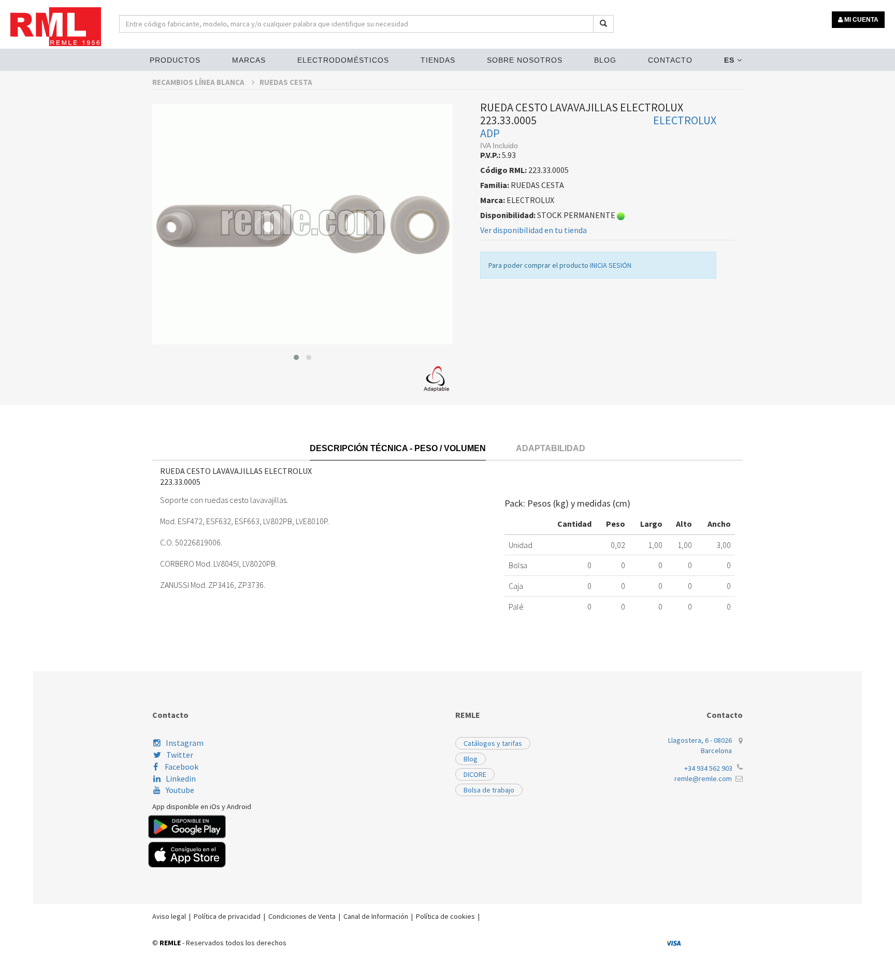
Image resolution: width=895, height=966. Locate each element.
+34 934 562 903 (708, 768)
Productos (175, 60)
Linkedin (181, 778)
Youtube (180, 790)
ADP (490, 133)
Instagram (185, 743)
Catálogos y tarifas (493, 743)
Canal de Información (375, 916)
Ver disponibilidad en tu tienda (533, 230)
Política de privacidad (227, 916)
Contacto (670, 60)
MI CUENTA (860, 19)
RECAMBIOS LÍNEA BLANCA (199, 82)
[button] (296, 357)
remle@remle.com (703, 778)
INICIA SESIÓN (610, 265)
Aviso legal (169, 916)
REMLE (170, 942)
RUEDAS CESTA (285, 82)
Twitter (179, 754)
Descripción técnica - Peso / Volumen (398, 448)
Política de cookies (445, 916)
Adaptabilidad (550, 448)
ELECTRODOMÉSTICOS (343, 60)
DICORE (475, 774)
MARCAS (249, 60)
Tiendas (438, 60)
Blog (605, 60)
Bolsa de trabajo (489, 790)
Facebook (180, 766)
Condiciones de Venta (302, 916)
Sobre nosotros (524, 60)
